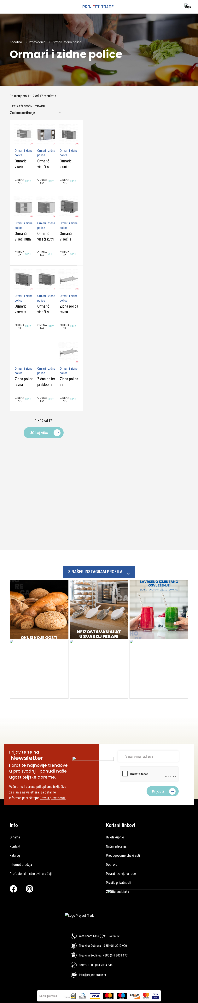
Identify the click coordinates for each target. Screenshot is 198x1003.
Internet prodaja (21, 864)
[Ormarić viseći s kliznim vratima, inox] (46, 134)
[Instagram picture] (39, 609)
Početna (16, 42)
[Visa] (95, 996)
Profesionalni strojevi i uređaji (31, 874)
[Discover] (135, 996)
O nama (15, 837)
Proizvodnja (37, 42)
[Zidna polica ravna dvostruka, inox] (24, 352)
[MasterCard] (108, 996)
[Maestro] (122, 996)
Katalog (15, 855)
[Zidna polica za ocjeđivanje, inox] (69, 352)
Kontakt (15, 846)
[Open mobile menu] (9, 7)
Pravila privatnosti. (53, 798)
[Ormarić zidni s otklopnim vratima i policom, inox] (69, 134)
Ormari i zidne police (23, 153)
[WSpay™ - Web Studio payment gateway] (69, 996)
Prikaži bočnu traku (28, 106)
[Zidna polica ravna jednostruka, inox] (69, 279)
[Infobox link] (187, 6)
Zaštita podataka (117, 892)
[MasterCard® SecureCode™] (146, 996)
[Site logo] (98, 6)
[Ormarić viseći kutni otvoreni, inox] (24, 207)
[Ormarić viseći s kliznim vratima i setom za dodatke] (69, 207)
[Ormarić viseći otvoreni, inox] (24, 134)
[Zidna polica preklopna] (46, 352)
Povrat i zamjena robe (121, 874)
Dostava (111, 864)
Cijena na (23, 181)
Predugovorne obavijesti (123, 855)
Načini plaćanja (116, 846)
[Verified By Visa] (155, 996)
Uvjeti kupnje (115, 837)
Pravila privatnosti (118, 883)
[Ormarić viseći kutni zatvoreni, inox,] (46, 207)
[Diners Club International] (83, 996)
